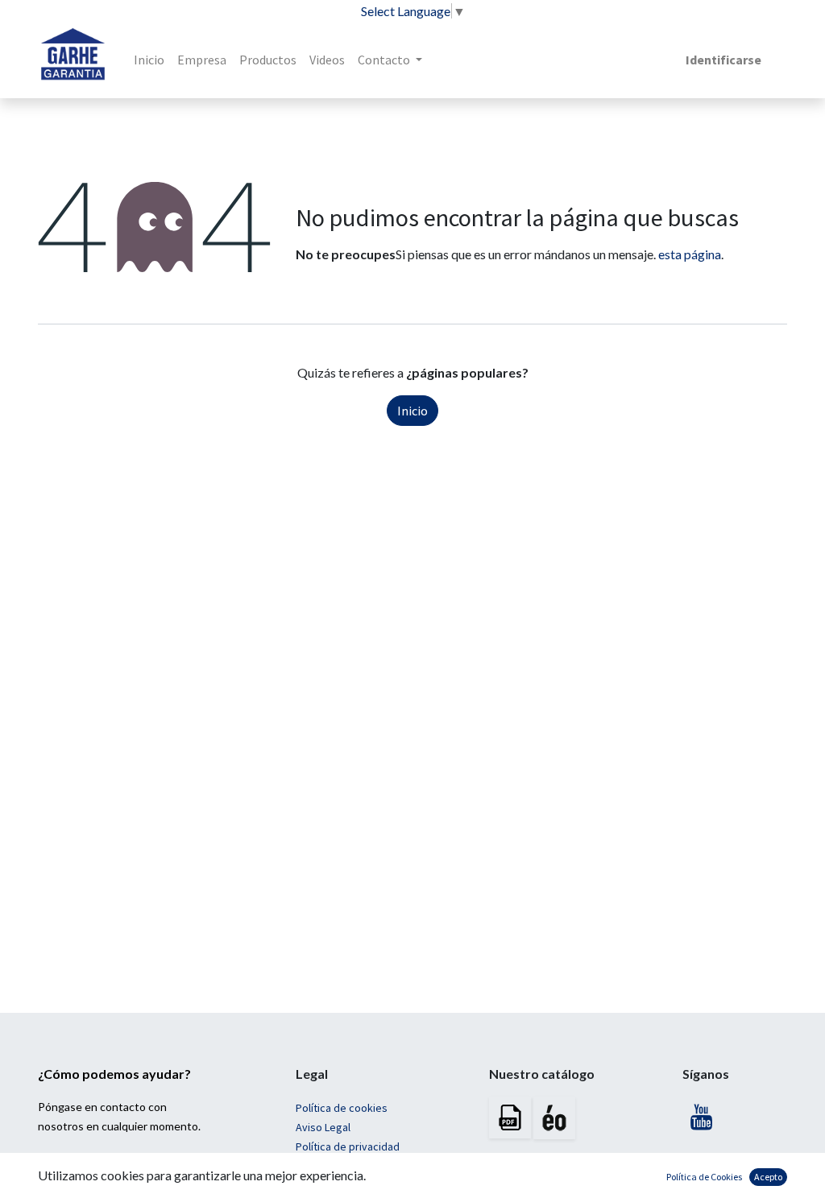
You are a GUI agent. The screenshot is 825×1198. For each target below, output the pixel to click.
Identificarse (723, 60)
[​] (702, 1121)
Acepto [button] (768, 1177)
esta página (689, 254)
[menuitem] (149, 59)
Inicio (412, 411)
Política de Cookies (704, 1177)
